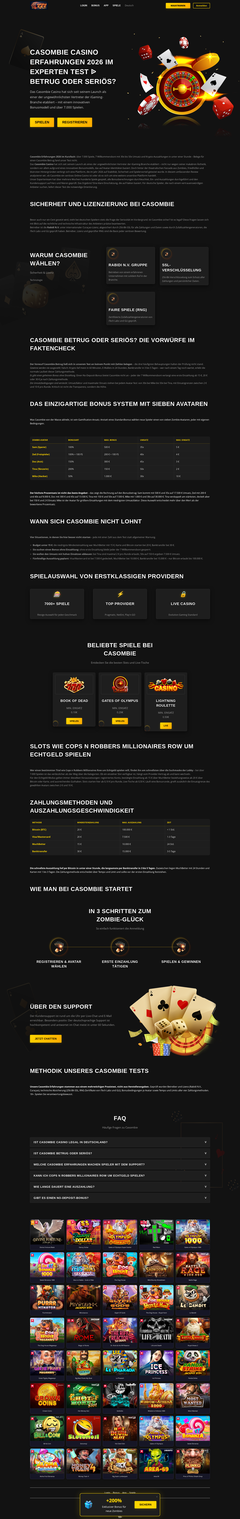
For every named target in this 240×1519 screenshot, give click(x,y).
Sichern (145, 1504)
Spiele (117, 5)
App (106, 5)
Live (166, 725)
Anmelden (201, 5)
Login (83, 5)
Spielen (42, 122)
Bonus (95, 5)
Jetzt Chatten (46, 1038)
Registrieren (178, 5)
